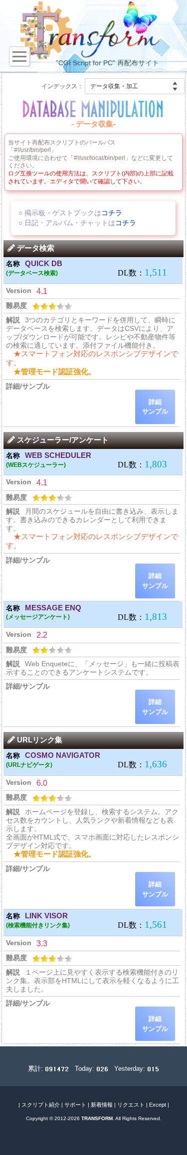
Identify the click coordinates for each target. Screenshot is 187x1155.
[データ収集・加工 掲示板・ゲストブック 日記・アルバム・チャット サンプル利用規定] (135, 86)
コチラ (111, 213)
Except (157, 1105)
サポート (75, 1105)
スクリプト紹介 (40, 1105)
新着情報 (102, 1105)
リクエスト (131, 1105)
